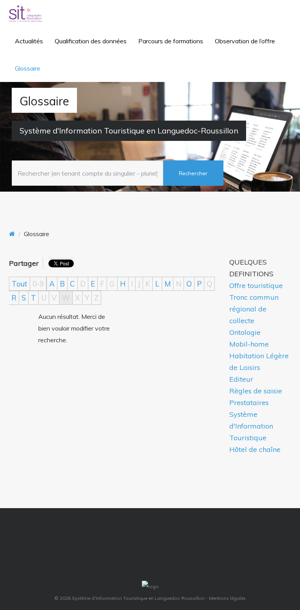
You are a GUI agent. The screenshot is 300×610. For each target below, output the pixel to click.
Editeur (241, 379)
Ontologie (245, 332)
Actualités (29, 41)
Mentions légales (227, 598)
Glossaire (27, 68)
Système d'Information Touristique (251, 426)
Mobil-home (249, 344)
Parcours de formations (170, 41)
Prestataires (249, 402)
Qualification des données (91, 41)
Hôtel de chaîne (254, 449)
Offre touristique (256, 285)
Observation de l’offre (245, 41)
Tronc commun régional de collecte (254, 309)
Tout (19, 283)
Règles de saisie (255, 390)
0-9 (38, 283)
